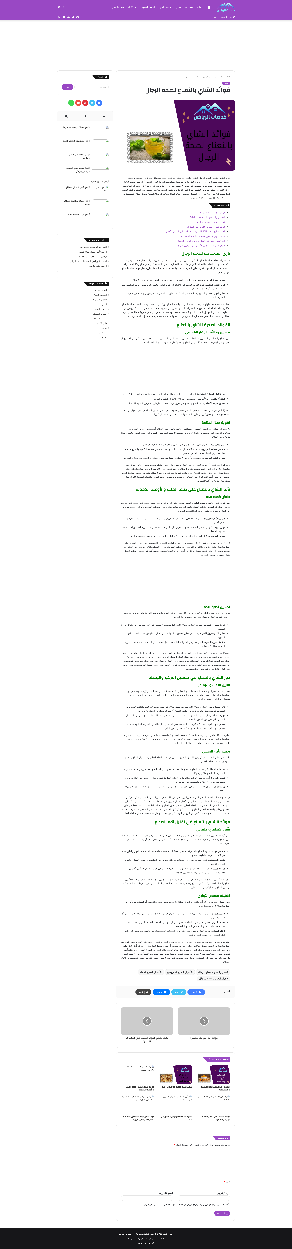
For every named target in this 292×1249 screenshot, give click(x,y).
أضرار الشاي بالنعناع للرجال (212, 972)
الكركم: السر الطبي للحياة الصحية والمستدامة (215, 1088)
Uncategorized (99, 290)
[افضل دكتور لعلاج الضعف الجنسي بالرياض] (100, 172)
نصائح (199, 7)
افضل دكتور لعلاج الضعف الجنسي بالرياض (78, 170)
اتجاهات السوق (165, 7)
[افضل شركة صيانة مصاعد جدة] (100, 131)
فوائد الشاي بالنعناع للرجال (212, 978)
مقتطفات (189, 7)
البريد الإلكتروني (223, 1193)
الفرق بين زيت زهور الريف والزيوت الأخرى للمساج (201, 240)
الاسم (227, 1182)
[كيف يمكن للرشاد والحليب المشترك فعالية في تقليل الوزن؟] (137, 1104)
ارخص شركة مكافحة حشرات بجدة (77, 202)
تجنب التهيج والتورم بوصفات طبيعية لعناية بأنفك (202, 236)
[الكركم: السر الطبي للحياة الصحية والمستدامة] (213, 1074)
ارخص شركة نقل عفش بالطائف (79, 156)
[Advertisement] (146, 44)
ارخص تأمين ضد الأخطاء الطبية (76, 141)
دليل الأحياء (132, 7)
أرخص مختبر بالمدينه (100, 182)
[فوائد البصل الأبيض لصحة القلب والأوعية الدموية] (137, 1074)
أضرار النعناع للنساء (150, 972)
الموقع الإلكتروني (166, 1193)
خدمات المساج (118, 7)
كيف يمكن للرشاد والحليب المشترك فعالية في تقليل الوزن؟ (138, 1118)
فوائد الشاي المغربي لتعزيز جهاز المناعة (206, 226)
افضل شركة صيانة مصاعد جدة (76, 128)
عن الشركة (150, 1238)
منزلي (178, 7)
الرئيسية (224, 76)
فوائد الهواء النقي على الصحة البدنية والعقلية (216, 1118)
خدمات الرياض (125, 1234)
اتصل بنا (131, 1238)
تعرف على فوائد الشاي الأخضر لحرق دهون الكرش (201, 245)
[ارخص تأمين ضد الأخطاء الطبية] (100, 145)
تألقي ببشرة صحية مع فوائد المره (177, 1087)
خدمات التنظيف (100, 314)
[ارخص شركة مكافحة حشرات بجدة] (100, 205)
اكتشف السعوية (148, 7)
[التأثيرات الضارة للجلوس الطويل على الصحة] (175, 1104)
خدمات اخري (101, 309)
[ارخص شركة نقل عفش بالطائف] (100, 158)
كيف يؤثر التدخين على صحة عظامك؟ (207, 217)
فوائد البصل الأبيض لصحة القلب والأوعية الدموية (140, 1088)
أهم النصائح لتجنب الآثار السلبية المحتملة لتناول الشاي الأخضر (195, 231)
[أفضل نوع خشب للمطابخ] (100, 218)
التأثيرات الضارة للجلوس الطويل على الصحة (176, 1118)
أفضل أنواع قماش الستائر (78, 187)
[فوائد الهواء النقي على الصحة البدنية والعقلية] (213, 1104)
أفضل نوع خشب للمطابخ (79, 215)
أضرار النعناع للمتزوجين (179, 972)
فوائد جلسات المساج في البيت (210, 222)
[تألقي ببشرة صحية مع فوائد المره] (175, 1074)
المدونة (103, 304)
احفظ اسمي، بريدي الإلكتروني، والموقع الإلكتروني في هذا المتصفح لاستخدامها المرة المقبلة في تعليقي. (185, 1204)
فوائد (217, 76)
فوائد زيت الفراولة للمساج (212, 212)
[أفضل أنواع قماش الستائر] (100, 191)
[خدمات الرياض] (226, 7)
